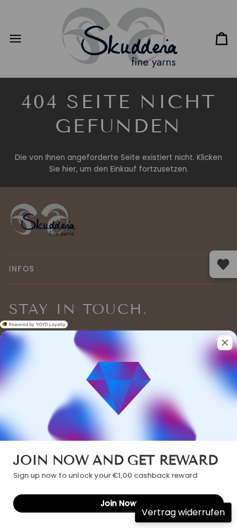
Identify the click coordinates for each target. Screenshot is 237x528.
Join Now (118, 503)
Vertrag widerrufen (183, 512)
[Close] (225, 342)
